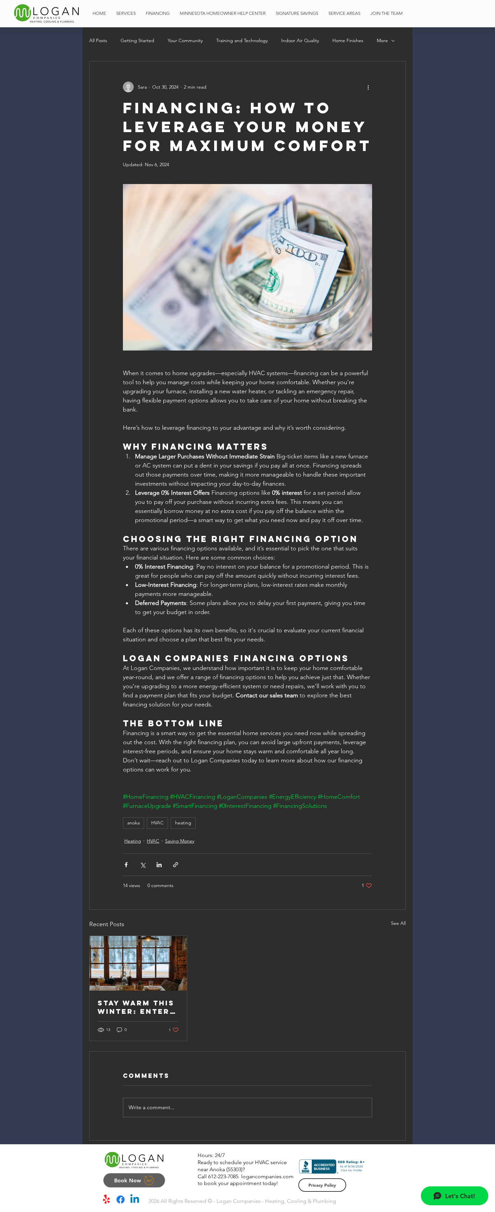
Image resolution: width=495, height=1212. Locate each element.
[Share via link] (175, 864)
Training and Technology (242, 40)
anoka (133, 823)
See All (398, 923)
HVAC (157, 823)
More (382, 40)
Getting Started (137, 40)
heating (183, 823)
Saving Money (179, 841)
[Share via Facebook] (126, 864)
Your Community (185, 40)
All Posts (98, 40)
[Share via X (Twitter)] (142, 864)
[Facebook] (120, 1199)
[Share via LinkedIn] (159, 864)
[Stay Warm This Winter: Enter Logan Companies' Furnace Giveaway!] (138, 963)
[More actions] (368, 87)
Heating (132, 841)
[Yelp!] (106, 1199)
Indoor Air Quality (300, 40)
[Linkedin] (134, 1199)
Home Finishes (347, 40)
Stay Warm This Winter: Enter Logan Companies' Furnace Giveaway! (136, 1007)
